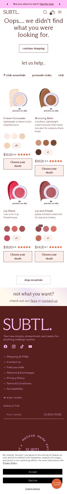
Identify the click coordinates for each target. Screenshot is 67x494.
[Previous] (6, 4)
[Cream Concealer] (17, 100)
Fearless (22, 228)
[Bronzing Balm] (49, 100)
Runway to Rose (46, 228)
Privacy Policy (10, 462)
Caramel (46, 142)
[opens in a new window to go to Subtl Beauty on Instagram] (14, 346)
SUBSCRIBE (53, 414)
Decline (32, 480)
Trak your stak (15, 367)
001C (7, 136)
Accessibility (15, 388)
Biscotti (38, 142)
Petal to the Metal (38, 228)
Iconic (7, 228)
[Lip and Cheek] (49, 193)
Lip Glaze (9, 211)
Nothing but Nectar (38, 238)
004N (7, 145)
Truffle (38, 152)
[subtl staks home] (11, 12)
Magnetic (7, 238)
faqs (33, 300)
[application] (57, 484)
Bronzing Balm (44, 118)
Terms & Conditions (19, 383)
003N (22, 136)
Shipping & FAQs (18, 356)
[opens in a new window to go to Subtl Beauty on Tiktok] (22, 346)
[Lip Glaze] (17, 193)
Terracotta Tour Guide (53, 228)
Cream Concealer (14, 118)
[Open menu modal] (59, 12)
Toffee (53, 142)
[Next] (60, 4)
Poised (14, 228)
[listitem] (16, 145)
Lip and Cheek (44, 211)
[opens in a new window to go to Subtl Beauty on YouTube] (30, 346)
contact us (50, 300)
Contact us (14, 362)
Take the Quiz (46, 4)
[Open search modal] (45, 12)
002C (14, 136)
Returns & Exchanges (20, 372)
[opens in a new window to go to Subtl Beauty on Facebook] (5, 346)
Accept (33, 471)
